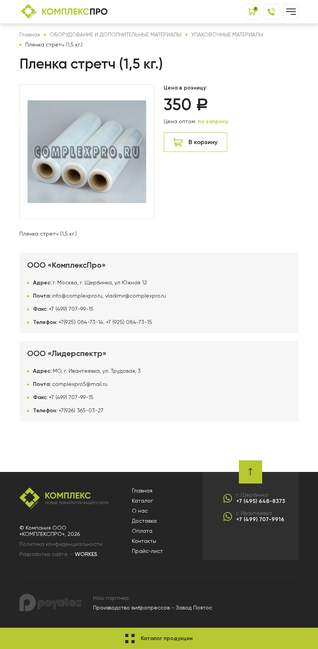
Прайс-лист (147, 551)
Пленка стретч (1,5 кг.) (54, 44)
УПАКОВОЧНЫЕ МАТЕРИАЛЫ (227, 34)
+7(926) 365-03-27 (81, 410)
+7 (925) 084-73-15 (129, 322)
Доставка (144, 521)
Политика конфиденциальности (60, 544)
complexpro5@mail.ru (79, 384)
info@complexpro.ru (77, 296)
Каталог (142, 501)
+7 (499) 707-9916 (260, 519)
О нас (140, 511)
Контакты (144, 541)
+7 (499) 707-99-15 (71, 309)
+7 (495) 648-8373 (260, 501)
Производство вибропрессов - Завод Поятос (152, 607)
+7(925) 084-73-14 (81, 322)
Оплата (142, 531)
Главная (29, 34)
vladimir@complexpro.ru (135, 296)
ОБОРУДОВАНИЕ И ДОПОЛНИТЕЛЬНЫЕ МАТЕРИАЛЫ (115, 34)
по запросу (213, 121)
